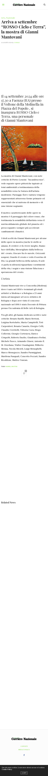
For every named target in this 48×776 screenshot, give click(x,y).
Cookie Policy (7, 769)
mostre (14, 366)
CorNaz (17, 42)
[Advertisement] (24, 67)
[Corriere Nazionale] (24, 5)
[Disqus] (24, 411)
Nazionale (10, 18)
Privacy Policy (24, 750)
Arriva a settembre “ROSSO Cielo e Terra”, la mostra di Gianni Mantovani (23, 29)
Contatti (24, 746)
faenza (8, 366)
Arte (3, 18)
